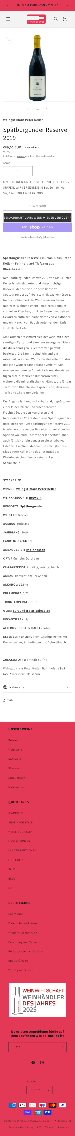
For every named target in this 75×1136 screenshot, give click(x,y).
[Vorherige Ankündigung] (7, 5)
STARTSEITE (16, 813)
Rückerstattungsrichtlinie (25, 951)
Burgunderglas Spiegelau (31, 611)
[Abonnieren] (61, 1047)
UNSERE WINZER (19, 841)
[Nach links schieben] (28, 109)
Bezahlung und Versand (24, 942)
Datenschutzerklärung (23, 923)
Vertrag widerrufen (21, 970)
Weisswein (15, 749)
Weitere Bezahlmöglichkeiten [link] (37, 237)
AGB (39, 1127)
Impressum (16, 914)
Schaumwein (16, 778)
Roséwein (14, 759)
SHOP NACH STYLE (20, 822)
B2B (11, 888)
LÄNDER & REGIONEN (22, 850)
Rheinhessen (35, 550)
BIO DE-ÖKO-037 (19, 961)
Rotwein (35, 497)
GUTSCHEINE (16, 860)
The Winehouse (20, 1120)
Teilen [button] (11, 700)
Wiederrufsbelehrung (22, 933)
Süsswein (14, 768)
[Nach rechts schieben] (46, 109)
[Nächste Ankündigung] (67, 5)
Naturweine (16, 787)
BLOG (12, 878)
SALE (11, 869)
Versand (21, 156)
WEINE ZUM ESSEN (20, 832)
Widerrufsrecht (63, 1120)
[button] (8, 19)
